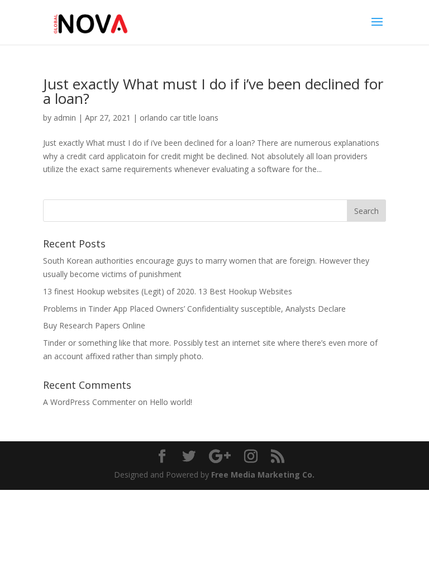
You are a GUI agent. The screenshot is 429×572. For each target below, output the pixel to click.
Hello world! (171, 402)
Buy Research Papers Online (94, 325)
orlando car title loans (179, 117)
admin (65, 117)
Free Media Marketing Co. (262, 474)
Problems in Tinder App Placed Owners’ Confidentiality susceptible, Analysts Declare (194, 308)
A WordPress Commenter (89, 402)
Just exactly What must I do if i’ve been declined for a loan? (213, 91)
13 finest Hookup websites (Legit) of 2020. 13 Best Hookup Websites (167, 291)
